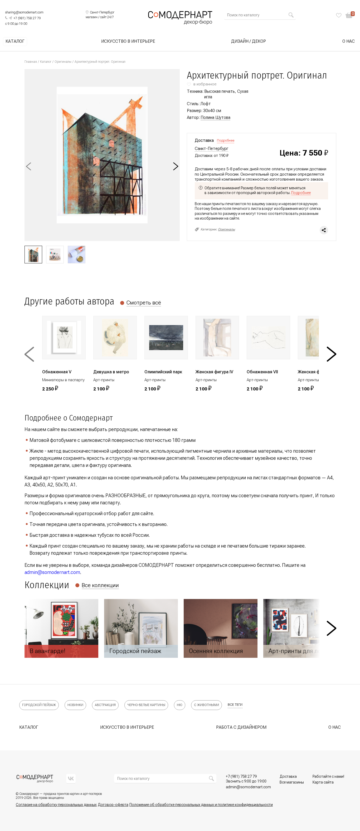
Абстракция (105, 705)
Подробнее (225, 140)
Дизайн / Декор (248, 41)
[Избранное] (339, 15)
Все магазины (292, 782)
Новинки (75, 705)
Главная (31, 62)
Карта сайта (323, 782)
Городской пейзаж (39, 705)
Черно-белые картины (146, 705)
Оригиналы (63, 62)
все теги (235, 705)
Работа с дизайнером (241, 727)
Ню (179, 705)
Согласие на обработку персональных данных (56, 805)
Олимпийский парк (163, 371)
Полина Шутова (215, 117)
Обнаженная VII (262, 371)
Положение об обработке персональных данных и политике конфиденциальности (201, 805)
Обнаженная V (56, 371)
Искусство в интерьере (128, 41)
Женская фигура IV (214, 371)
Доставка (288, 776)
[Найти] (291, 15)
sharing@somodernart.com (24, 12)
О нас (348, 41)
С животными (206, 705)
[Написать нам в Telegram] (10, 18)
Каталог (15, 41)
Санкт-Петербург (211, 148)
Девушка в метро (111, 371)
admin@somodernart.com (52, 572)
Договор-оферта (113, 805)
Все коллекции (100, 585)
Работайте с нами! (328, 776)
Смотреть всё (144, 302)
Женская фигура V (316, 371)
